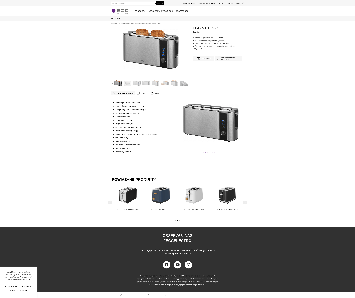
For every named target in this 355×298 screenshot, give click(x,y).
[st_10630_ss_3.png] (151, 49)
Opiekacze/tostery (140, 23)
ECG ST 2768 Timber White (194, 210)
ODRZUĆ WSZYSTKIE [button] (25, 286)
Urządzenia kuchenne (127, 23)
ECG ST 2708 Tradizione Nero (127, 210)
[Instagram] (188, 264)
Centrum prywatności (165, 295)
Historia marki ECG (189, 3)
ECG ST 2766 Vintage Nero (227, 210)
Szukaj (160, 3)
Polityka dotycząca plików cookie (18, 290)
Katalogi (230, 3)
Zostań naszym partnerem (207, 3)
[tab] (123, 93)
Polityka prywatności (151, 295)
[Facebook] (166, 264)
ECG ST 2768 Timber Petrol (161, 210)
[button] (112, 83)
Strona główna (115, 23)
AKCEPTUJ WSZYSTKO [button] (11, 286)
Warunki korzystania (119, 295)
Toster (149, 23)
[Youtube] (177, 264)
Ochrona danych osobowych (135, 295)
